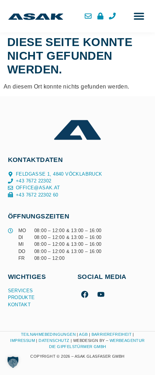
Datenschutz (55, 340)
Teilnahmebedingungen (48, 334)
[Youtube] (101, 294)
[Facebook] (85, 294)
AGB (83, 334)
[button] (138, 16)
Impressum (22, 340)
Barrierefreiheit (112, 334)
